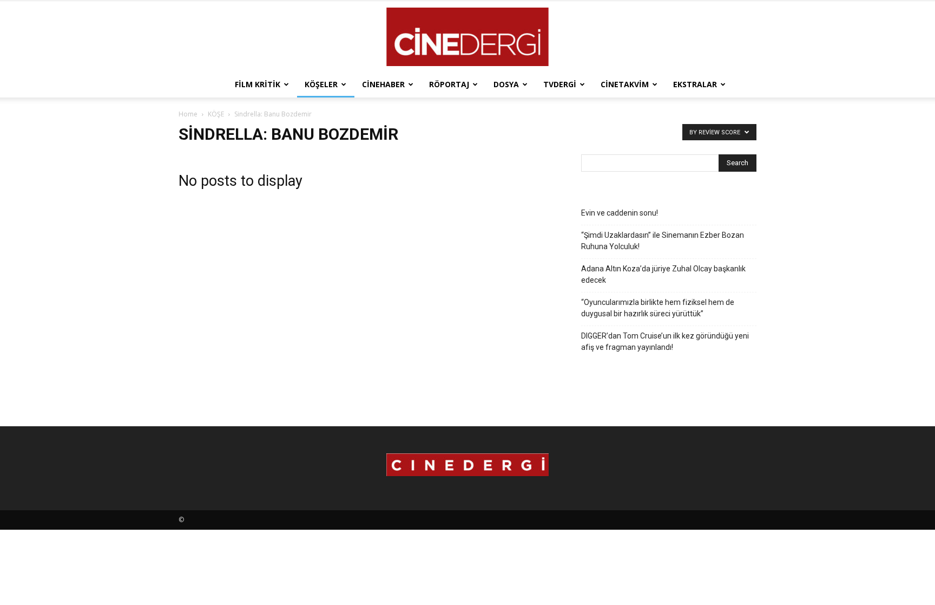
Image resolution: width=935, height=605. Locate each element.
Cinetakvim (625, 84)
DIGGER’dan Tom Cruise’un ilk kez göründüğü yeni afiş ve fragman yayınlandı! (665, 341)
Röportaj (449, 84)
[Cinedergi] (467, 37)
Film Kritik (257, 84)
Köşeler (321, 84)
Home (188, 114)
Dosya (506, 84)
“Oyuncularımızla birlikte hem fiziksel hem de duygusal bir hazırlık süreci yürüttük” (657, 308)
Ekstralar (695, 84)
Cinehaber (383, 84)
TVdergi (559, 84)
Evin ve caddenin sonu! (619, 213)
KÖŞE (216, 114)
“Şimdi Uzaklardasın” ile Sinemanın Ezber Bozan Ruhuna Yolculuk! (662, 241)
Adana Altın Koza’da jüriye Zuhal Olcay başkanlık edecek (663, 274)
